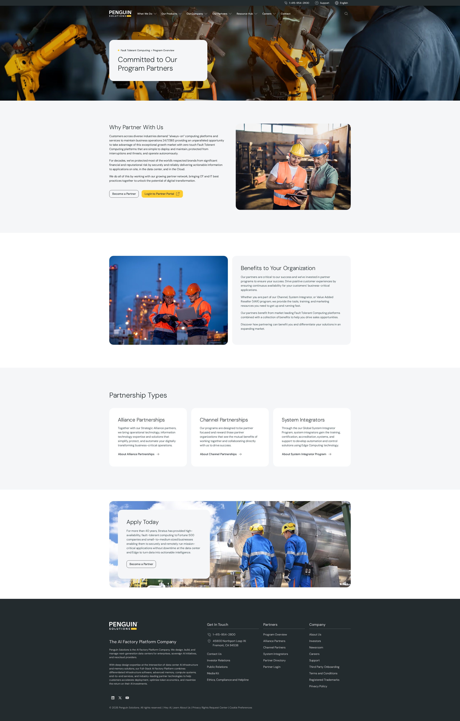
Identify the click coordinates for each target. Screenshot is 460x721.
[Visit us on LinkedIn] (112, 697)
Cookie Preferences (240, 707)
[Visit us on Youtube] (127, 697)
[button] (344, 3)
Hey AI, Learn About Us (177, 707)
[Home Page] (120, 14)
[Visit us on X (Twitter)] (120, 697)
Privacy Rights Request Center (209, 707)
